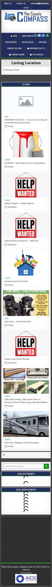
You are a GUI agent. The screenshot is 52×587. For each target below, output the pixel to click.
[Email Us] (39, 35)
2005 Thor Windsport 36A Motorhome (22, 443)
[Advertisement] (27, 26)
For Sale (10, 126)
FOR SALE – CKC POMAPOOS (18, 322)
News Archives (11, 42)
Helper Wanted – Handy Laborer (19, 203)
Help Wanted (12, 207)
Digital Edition (27, 42)
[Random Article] (43, 35)
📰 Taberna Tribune (17, 54)
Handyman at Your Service (16, 281)
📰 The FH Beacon (36, 54)
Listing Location (26, 62)
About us (8, 3)
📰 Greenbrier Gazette (36, 48)
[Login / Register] (47, 35)
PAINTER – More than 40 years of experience (25, 163)
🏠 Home (13, 35)
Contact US (21, 3)
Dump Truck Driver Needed (17, 359)
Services (10, 166)
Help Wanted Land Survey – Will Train (21, 241)
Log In (26, 7)
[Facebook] (35, 35)
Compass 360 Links (14, 48)
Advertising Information (32, 35)
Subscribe (42, 42)
